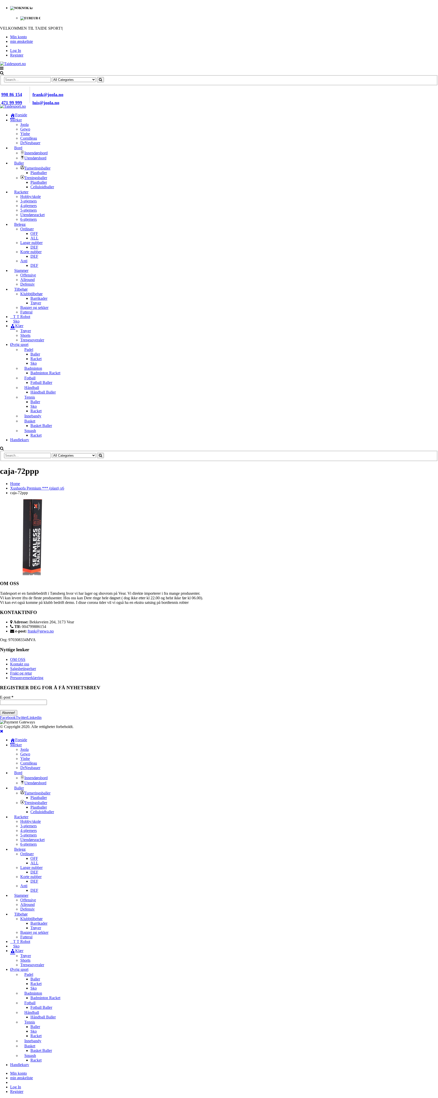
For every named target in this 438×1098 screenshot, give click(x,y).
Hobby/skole (30, 196)
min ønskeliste (21, 41)
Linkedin (34, 717)
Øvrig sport (19, 344)
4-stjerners (28, 205)
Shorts (25, 335)
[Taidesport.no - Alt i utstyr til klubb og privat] (13, 64)
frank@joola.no (47, 94)
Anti (23, 261)
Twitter (21, 717)
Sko (33, 363)
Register (16, 55)
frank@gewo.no (41, 631)
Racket (36, 359)
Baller (35, 354)
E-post (6, 697)
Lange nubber (31, 242)
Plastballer (38, 173)
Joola (24, 124)
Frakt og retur (21, 673)
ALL (34, 238)
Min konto (18, 37)
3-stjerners (28, 201)
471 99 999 (11, 102)
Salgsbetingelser (23, 668)
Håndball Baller (43, 392)
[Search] (100, 79)
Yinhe (25, 134)
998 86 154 (11, 94)
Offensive (28, 275)
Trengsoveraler (32, 340)
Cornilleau (28, 138)
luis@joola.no (45, 102)
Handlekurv (19, 440)
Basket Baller (41, 425)
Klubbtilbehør (31, 294)
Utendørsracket (32, 215)
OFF (34, 233)
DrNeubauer (30, 143)
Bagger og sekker (34, 307)
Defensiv (27, 284)
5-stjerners (28, 210)
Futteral (26, 312)
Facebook (8, 717)
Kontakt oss (19, 664)
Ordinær (27, 229)
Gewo (25, 129)
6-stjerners (28, 219)
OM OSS (17, 659)
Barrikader (38, 298)
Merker (16, 120)
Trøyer (35, 303)
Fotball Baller (41, 382)
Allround (27, 279)
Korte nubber (31, 252)
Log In (15, 50)
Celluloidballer (42, 187)
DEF (34, 247)
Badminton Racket (45, 373)
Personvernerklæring (26, 678)
